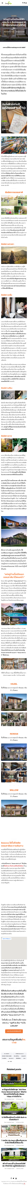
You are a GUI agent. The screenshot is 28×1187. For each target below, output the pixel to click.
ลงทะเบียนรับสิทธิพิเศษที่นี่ (14, 1031)
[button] (9, 200)
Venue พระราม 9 (20, 1053)
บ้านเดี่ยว (4, 1058)
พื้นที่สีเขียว (18, 1058)
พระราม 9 (11, 1058)
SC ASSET (6, 1053)
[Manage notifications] (24, 1183)
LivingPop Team (10, 32)
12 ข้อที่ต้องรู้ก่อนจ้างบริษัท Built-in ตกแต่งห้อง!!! (14, 1118)
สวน (24, 1058)
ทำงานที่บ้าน (16, 1056)
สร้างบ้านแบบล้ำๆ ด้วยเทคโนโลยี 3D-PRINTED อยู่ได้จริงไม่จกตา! (14, 1164)
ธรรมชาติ (24, 1056)
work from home (6, 1056)
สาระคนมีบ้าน (14, 15)
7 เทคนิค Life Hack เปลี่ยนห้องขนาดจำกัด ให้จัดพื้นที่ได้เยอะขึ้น (14, 1141)
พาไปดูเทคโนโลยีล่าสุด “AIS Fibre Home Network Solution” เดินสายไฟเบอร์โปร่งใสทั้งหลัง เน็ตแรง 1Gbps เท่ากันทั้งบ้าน (14, 1093)
